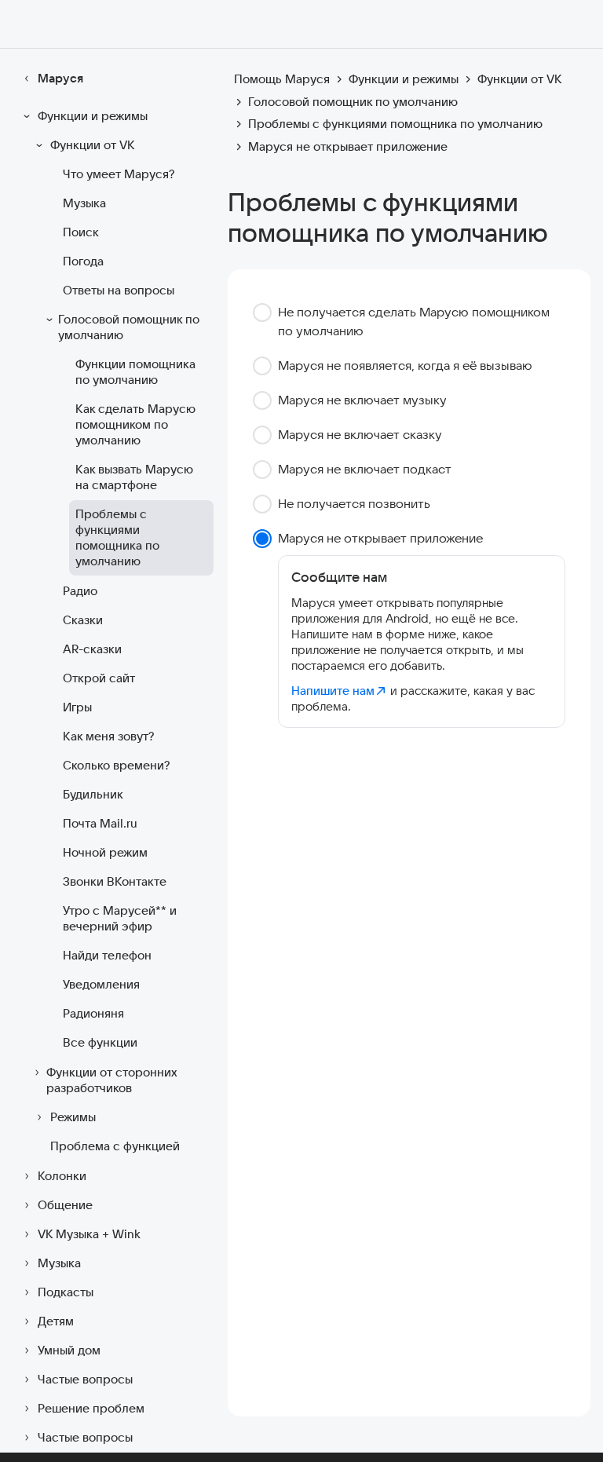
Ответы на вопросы (118, 290)
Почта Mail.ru (100, 823)
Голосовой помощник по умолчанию (128, 327)
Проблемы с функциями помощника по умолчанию (117, 537)
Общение (65, 1204)
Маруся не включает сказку (360, 434)
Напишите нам (333, 690)
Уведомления (101, 984)
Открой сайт (99, 678)
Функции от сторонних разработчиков (111, 1080)
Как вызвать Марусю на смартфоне (134, 477)
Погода (83, 261)
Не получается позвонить (354, 503)
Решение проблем (91, 1408)
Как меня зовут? (108, 736)
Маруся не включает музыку (362, 400)
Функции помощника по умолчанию (135, 371)
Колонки (62, 1175)
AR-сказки (92, 648)
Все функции (100, 1042)
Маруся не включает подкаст (364, 469)
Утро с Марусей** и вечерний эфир (120, 918)
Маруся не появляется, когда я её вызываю (405, 365)
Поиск (81, 232)
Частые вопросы (85, 1379)
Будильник (93, 794)
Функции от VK (92, 144)
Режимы (73, 1116)
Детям (56, 1321)
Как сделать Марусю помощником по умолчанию (135, 424)
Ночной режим (105, 852)
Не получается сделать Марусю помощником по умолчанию (414, 321)
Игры (77, 707)
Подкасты (65, 1292)
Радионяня (93, 1013)
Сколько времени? (116, 765)
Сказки (83, 619)
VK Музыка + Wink (89, 1233)
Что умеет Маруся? (118, 173)
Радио (80, 590)
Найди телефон (107, 955)
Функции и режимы (93, 115)
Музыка (84, 203)
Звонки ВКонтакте (114, 881)
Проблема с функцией (115, 1146)
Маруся (60, 78)
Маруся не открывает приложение (380, 538)
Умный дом (69, 1350)
